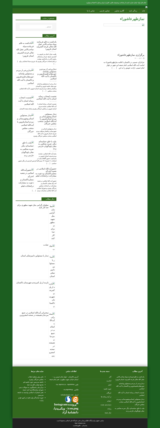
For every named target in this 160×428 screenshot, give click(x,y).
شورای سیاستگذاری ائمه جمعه (33, 390)
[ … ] (115, 68)
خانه (143, 11)
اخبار (109, 385)
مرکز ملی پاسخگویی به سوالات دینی (31, 387)
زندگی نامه (133, 11)
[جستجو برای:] (36, 27)
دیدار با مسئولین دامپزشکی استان (34, 256)
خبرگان (108, 393)
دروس (109, 401)
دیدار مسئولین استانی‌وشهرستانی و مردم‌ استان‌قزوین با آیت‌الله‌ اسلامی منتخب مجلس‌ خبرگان (47, 119)
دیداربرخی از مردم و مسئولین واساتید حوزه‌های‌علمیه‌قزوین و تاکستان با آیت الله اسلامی (47, 74)
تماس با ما (91, 11)
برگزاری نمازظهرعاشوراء (131, 55)
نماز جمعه (108, 413)
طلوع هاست (77, 425)
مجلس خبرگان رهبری (36, 379)
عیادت (45, 245)
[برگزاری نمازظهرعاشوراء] (124, 51)
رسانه (109, 409)
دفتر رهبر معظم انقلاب (36, 377)
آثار (110, 377)
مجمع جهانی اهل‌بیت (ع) (35, 385)
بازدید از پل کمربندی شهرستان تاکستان (32, 283)
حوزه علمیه (107, 389)
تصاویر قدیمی (105, 11)
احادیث (108, 381)
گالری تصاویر (119, 11)
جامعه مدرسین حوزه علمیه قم (33, 382)
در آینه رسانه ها (106, 397)
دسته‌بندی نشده (106, 405)
